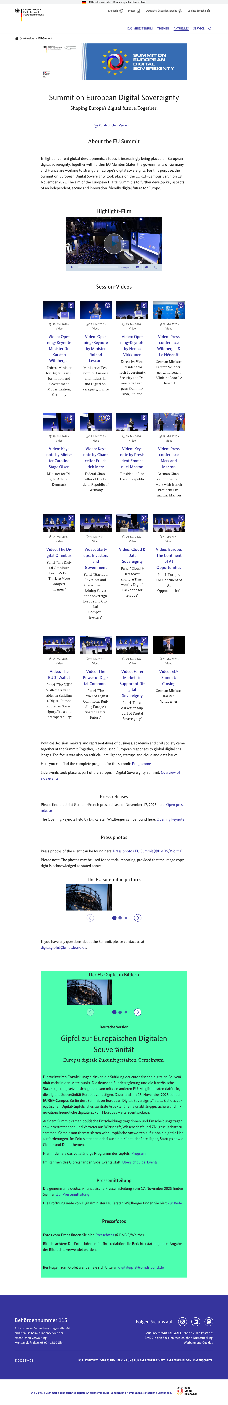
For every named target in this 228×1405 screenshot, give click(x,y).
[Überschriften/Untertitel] (137, 267)
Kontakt (91, 1360)
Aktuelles (28, 38)
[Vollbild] (155, 267)
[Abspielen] (114, 243)
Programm (140, 1153)
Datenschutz (202, 1360)
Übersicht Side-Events (140, 1162)
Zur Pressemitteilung (72, 1194)
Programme (141, 763)
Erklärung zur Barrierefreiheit (141, 1360)
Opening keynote (170, 819)
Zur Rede (175, 1203)
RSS (80, 1360)
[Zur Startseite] (29, 14)
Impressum (107, 1360)
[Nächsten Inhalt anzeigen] (137, 918)
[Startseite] (17, 38)
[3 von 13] (126, 918)
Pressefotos (104, 1234)
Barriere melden (179, 1360)
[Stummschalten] (146, 267)
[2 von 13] (120, 917)
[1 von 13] (114, 918)
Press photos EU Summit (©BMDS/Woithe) (148, 851)
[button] (89, 897)
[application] (114, 244)
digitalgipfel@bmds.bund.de (141, 1267)
